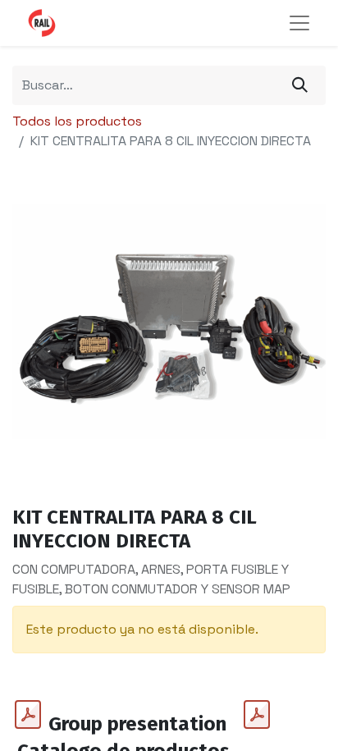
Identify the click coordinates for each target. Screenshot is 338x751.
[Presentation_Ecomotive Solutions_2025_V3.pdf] (27, 714)
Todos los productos (77, 121)
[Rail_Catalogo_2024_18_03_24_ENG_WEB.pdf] (256, 714)
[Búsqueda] (300, 85)
